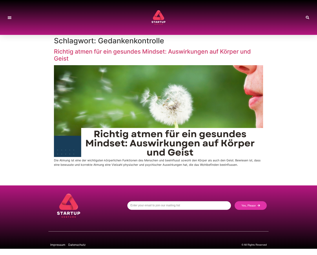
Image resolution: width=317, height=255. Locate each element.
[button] (9, 18)
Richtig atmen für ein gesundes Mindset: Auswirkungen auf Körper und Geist (152, 55)
